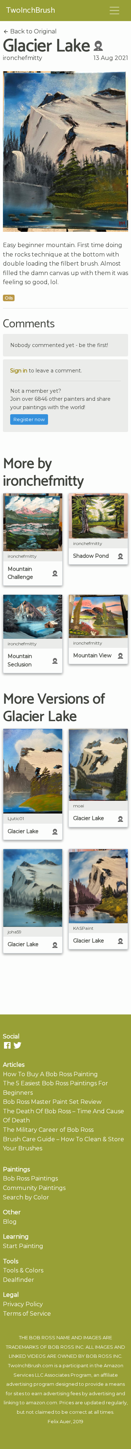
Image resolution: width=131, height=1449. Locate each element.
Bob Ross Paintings (30, 1178)
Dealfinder (18, 1279)
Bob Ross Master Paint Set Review (52, 1101)
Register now (29, 419)
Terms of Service (27, 1313)
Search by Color (26, 1197)
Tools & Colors (23, 1270)
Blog (10, 1221)
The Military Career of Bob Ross (48, 1129)
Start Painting (23, 1246)
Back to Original (33, 31)
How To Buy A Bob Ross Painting (50, 1074)
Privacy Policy (23, 1304)
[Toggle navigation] (114, 10)
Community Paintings (34, 1187)
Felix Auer (59, 1421)
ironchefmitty (22, 58)
